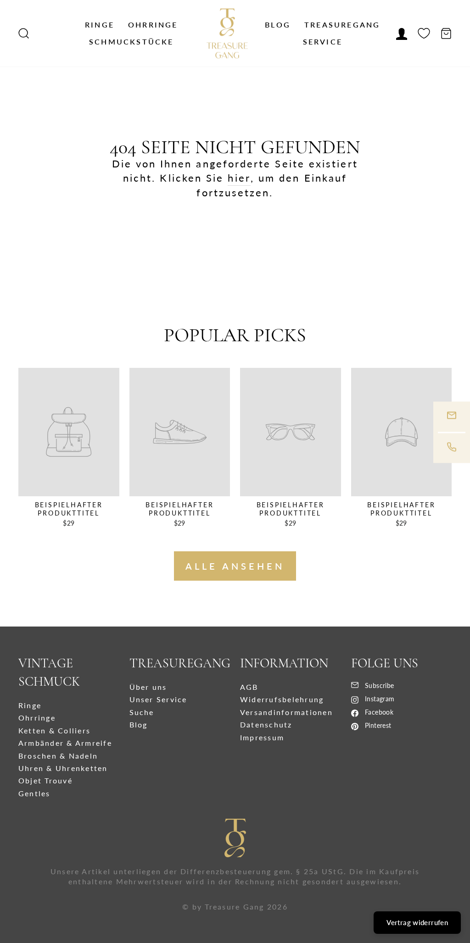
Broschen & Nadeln (58, 755)
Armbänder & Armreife (65, 742)
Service (322, 41)
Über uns (148, 686)
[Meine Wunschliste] (424, 33)
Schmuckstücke (131, 41)
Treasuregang (342, 24)
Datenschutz (266, 724)
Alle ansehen (235, 565)
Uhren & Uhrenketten (63, 768)
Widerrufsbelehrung (282, 699)
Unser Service (158, 699)
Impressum (262, 737)
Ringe (99, 24)
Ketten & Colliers (54, 730)
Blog (278, 24)
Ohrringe (153, 24)
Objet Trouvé (45, 780)
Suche (141, 712)
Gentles (34, 793)
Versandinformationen (286, 712)
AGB (249, 686)
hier (239, 178)
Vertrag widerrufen (417, 922)
